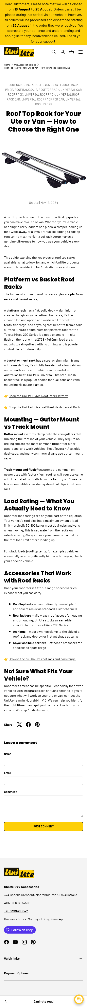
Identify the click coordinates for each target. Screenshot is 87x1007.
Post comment (44, 826)
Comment (10, 792)
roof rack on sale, (49, 85)
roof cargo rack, (21, 85)
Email (7, 773)
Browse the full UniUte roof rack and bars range (42, 659)
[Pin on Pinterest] (37, 724)
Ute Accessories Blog (25, 64)
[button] (71, 52)
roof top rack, (50, 89)
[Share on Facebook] (28, 724)
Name (7, 754)
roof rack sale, (27, 89)
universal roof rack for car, (43, 99)
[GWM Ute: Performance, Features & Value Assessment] (5, 1001)
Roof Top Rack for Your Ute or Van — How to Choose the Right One (37, 67)
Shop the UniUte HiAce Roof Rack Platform (38, 396)
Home (7, 64)
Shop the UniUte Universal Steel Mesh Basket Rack (44, 407)
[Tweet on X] (19, 724)
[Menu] (80, 52)
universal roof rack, (40, 94)
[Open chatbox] (79, 999)
